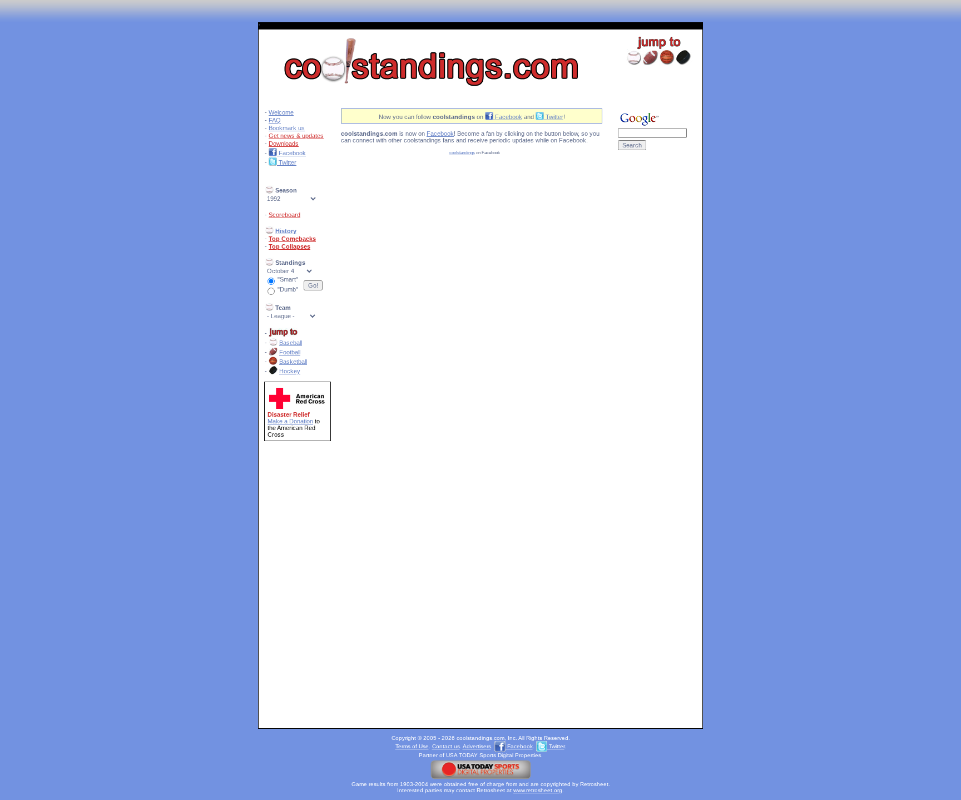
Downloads (284, 143)
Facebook (291, 153)
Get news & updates (296, 135)
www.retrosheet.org (537, 790)
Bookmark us (287, 128)
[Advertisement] (652, 338)
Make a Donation (290, 421)
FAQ (275, 120)
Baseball (290, 342)
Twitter (286, 162)
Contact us (446, 746)
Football (289, 352)
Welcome (281, 112)
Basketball (293, 361)
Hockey (289, 371)
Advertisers (477, 746)
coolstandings (462, 152)
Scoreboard (284, 214)
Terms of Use (412, 746)
